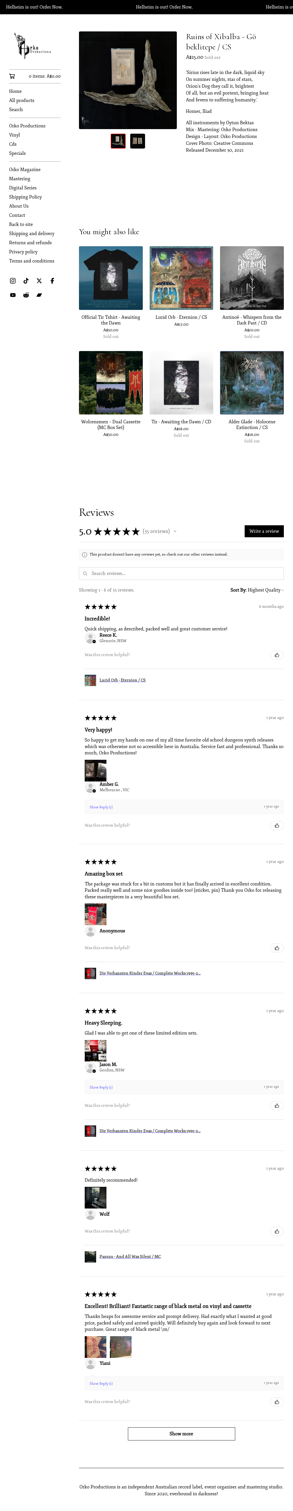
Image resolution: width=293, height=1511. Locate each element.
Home (15, 91)
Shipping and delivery (31, 234)
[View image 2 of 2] (137, 141)
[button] (175, 531)
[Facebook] (52, 280)
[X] (39, 280)
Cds (13, 144)
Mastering (19, 179)
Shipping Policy (25, 197)
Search (16, 110)
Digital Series (23, 188)
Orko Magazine (25, 170)
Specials (17, 153)
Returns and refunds (30, 243)
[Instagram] (13, 280)
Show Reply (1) (101, 807)
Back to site (21, 224)
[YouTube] (13, 295)
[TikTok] (26, 280)
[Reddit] (26, 295)
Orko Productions (27, 126)
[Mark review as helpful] (277, 655)
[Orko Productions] (35, 45)
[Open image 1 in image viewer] (128, 80)
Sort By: (239, 590)
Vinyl (14, 135)
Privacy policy (23, 252)
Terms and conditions (31, 261)
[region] (146, 7)
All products (21, 100)
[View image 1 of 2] (118, 141)
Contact (17, 215)
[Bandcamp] (39, 295)
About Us (19, 206)
